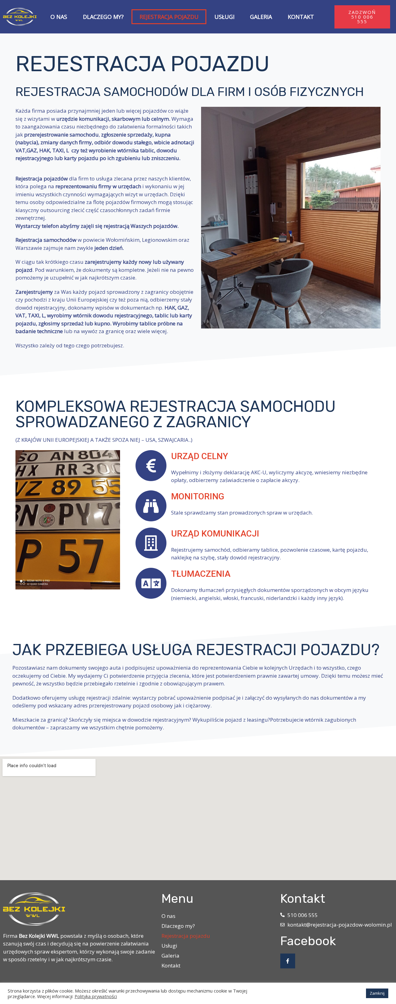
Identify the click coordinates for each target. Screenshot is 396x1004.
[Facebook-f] (287, 961)
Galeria (261, 16)
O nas (58, 16)
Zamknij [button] (377, 993)
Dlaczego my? (103, 16)
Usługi (224, 16)
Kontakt (301, 16)
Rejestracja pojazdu (169, 16)
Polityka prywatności (96, 996)
